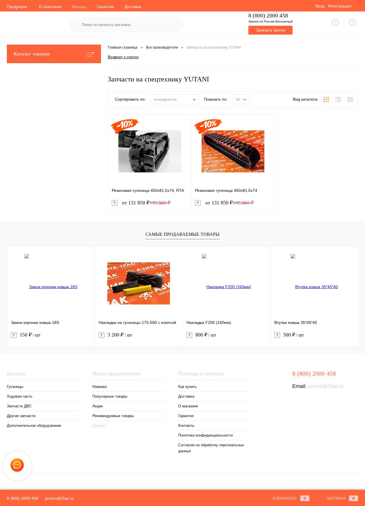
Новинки (99, 387)
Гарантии (105, 6)
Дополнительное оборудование (34, 425)
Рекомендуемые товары (113, 416)
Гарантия (186, 416)
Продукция (17, 6)
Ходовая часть (20, 396)
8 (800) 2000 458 (268, 16)
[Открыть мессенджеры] (17, 466)
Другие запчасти (21, 416)
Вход (320, 6)
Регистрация (339, 6)
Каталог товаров (32, 54)
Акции (97, 406)
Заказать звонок (270, 30)
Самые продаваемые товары (182, 234)
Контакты (186, 425)
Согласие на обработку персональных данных (211, 448)
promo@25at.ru (326, 386)
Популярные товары (109, 396)
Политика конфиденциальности (205, 435)
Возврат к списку (123, 57)
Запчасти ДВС (19, 406)
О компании (50, 6)
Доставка (132, 6)
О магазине (188, 406)
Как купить (187, 387)
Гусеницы (15, 387)
